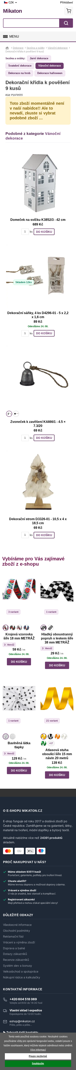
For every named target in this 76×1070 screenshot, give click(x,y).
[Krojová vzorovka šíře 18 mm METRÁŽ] (19, 598)
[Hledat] (66, 23)
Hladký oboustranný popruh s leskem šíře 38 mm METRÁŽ (57, 638)
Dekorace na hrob (19, 73)
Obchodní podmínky (16, 930)
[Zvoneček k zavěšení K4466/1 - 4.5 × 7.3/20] (38, 377)
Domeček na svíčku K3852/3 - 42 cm (37, 219)
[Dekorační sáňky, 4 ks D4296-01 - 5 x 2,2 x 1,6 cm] (38, 275)
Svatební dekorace (19, 65)
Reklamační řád (13, 936)
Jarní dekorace (39, 58)
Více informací (38, 1049)
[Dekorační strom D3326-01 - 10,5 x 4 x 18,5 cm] (38, 481)
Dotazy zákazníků (15, 954)
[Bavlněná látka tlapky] (19, 707)
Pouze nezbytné (38, 1056)
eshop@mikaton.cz (22, 1021)
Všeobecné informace (17, 924)
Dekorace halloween (49, 73)
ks (31, 231)
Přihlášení (66, 2)
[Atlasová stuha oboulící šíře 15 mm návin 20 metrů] (57, 707)
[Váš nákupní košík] (68, 11)
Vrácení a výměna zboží (19, 942)
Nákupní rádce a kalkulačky (21, 977)
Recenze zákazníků (16, 959)
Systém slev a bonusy (17, 965)
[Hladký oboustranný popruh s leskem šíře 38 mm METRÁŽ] (57, 598)
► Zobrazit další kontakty (20, 1032)
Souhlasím (38, 1063)
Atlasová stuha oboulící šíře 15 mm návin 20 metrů (57, 754)
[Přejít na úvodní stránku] (7, 48)
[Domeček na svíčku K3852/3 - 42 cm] (38, 182)
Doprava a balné (14, 948)
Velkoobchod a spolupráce (20, 971)
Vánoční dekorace (49, 65)
